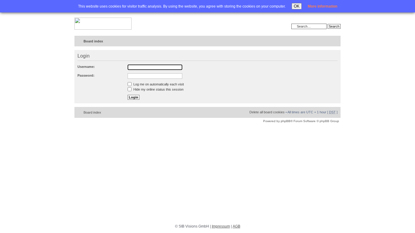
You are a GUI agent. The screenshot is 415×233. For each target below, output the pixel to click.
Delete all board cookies (267, 112)
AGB (236, 226)
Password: (85, 75)
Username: (86, 66)
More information (322, 6)
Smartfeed (335, 41)
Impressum (221, 226)
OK (297, 6)
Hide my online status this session (157, 89)
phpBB (285, 121)
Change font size (323, 41)
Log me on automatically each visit (158, 84)
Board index (93, 41)
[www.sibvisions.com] (103, 24)
